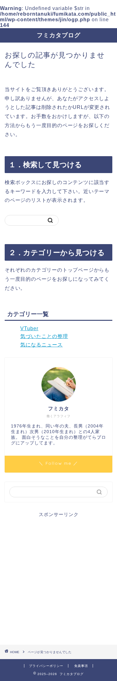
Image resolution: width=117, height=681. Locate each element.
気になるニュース (41, 344)
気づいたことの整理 (44, 336)
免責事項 (81, 666)
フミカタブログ (58, 35)
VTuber (29, 328)
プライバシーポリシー (46, 666)
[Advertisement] (58, 576)
